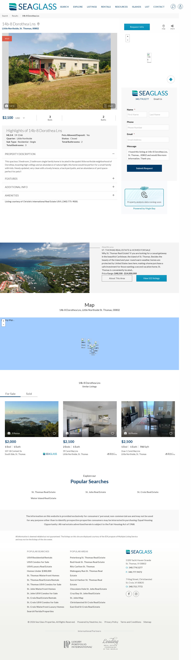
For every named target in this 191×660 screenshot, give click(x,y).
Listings (92, 6)
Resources (121, 6)
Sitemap (147, 622)
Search (64, 6)
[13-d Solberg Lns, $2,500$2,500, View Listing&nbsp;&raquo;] (95, 349)
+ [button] (127, 36)
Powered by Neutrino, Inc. (89, 622)
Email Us (158, 99)
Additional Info (16, 187)
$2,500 (127, 441)
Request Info (137, 26)
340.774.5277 (142, 99)
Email (131, 134)
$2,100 (68, 441)
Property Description (20, 154)
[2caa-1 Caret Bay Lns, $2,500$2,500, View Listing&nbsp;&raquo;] (83, 343)
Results (15, 16)
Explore (78, 6)
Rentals (106, 6)
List (147, 6)
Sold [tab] (29, 393)
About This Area (117, 278)
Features (11, 178)
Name (131, 109)
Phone (130, 122)
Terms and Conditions (130, 622)
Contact (159, 6)
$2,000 (10, 441)
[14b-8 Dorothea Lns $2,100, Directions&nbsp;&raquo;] (149, 58)
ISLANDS (136, 6)
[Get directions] (171, 79)
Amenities (12, 195)
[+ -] (149, 58)
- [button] (127, 40)
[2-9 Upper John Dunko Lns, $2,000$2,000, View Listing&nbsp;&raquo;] (93, 350)
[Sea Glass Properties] (32, 4)
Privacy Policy (111, 622)
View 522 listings (151, 278)
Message (131, 146)
